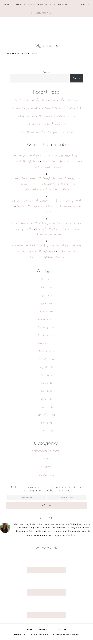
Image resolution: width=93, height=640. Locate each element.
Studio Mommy (73, 634)
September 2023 (47, 415)
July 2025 (46, 375)
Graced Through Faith (46, 22)
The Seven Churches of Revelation (46, 124)
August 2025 (46, 367)
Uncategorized (46, 475)
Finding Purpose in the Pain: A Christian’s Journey (46, 116)
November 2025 (46, 343)
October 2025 (46, 351)
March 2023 (46, 430)
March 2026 (46, 311)
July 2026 (46, 279)
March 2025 (46, 407)
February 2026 (46, 319)
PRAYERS (46, 467)
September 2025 (47, 359)
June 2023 (46, 423)
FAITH (46, 459)
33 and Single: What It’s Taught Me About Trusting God (46, 108)
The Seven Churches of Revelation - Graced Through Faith (47, 200)
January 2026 (46, 327)
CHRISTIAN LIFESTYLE (46, 451)
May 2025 (46, 391)
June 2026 (46, 287)
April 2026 (46, 303)
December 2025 (46, 335)
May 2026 (46, 295)
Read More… (73, 535)
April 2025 (47, 399)
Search (46, 72)
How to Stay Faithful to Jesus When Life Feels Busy (46, 100)
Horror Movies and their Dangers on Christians (46, 132)
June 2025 (46, 383)
